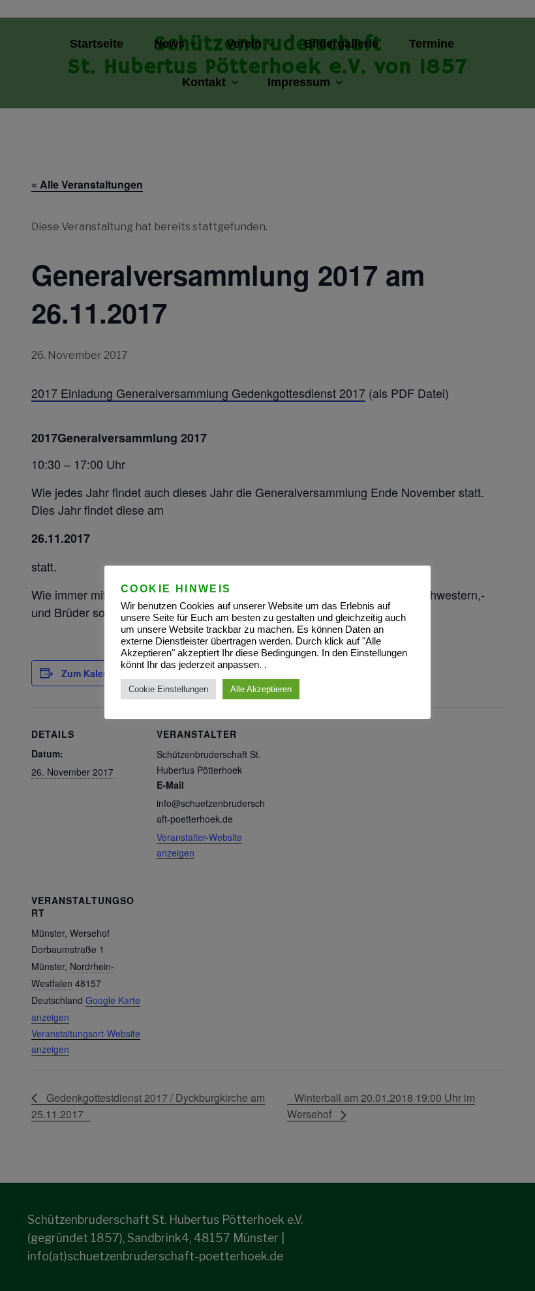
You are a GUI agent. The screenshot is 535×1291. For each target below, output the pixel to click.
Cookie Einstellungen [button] (168, 689)
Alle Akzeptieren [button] (261, 689)
